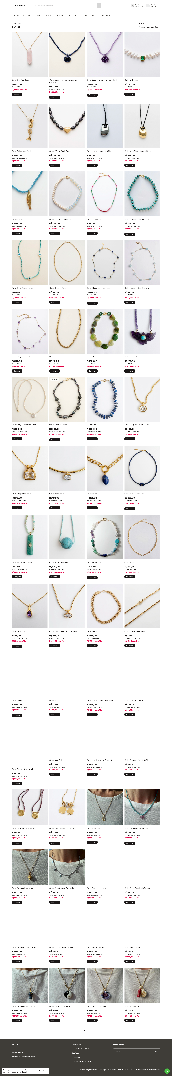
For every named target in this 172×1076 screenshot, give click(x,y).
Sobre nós (76, 1044)
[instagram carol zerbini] (13, 1044)
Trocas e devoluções (80, 1049)
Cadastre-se (139, 6)
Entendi (24, 1072)
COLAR (49, 15)
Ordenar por (143, 23)
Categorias (17, 15)
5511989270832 (19, 1052)
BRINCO (39, 15)
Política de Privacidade (81, 1061)
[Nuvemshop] (89, 1070)
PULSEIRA (84, 15)
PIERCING (72, 15)
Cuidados (76, 1057)
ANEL (30, 15)
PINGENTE (60, 15)
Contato (75, 1053)
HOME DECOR (105, 15)
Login (137, 5)
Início (14, 23)
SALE (94, 15)
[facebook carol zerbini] (18, 1044)
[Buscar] (99, 5)
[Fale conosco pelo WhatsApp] (167, 1071)
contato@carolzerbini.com (23, 1056)
